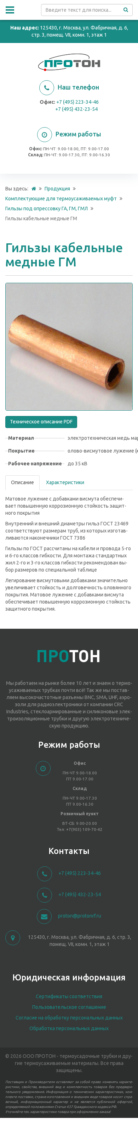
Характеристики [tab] (65, 482)
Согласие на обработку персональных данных (69, 1018)
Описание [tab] (22, 482)
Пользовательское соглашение (69, 1007)
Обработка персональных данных (69, 1028)
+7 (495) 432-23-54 (76, 109)
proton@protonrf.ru (79, 916)
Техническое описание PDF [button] (41, 421)
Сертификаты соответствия (69, 996)
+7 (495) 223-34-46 (77, 102)
